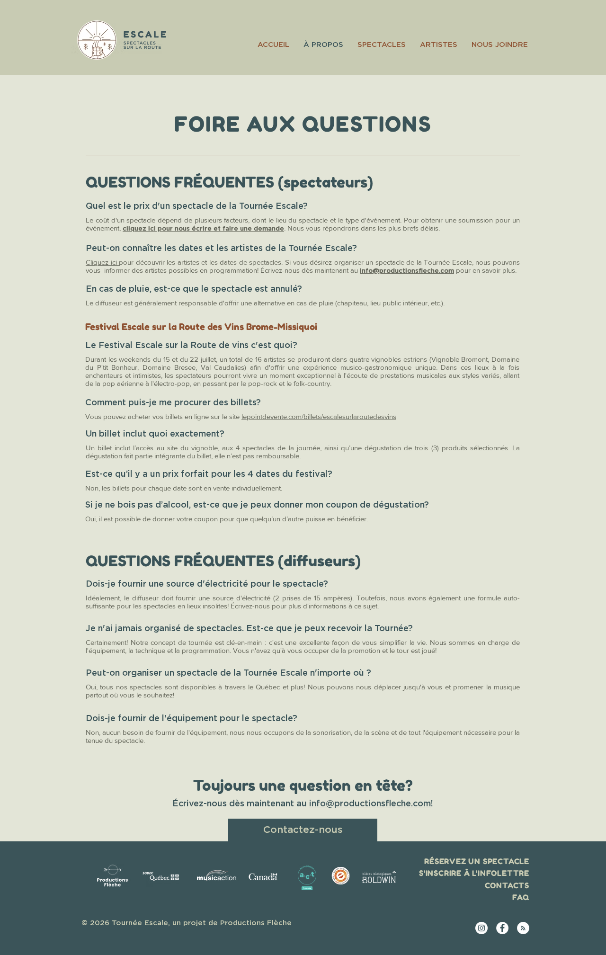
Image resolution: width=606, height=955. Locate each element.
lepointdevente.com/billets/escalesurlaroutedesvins (318, 416)
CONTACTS (507, 885)
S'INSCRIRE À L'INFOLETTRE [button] (474, 873)
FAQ (520, 897)
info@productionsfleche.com (407, 271)
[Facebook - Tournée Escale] (502, 928)
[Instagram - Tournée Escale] (481, 928)
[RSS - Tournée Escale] (523, 928)
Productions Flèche (256, 923)
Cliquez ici (102, 262)
